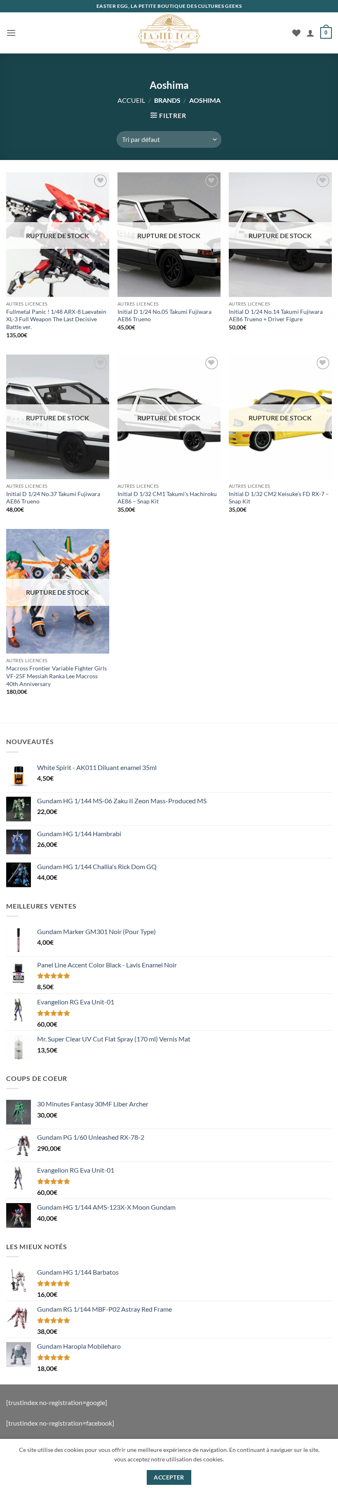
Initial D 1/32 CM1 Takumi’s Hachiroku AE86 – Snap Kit (167, 497)
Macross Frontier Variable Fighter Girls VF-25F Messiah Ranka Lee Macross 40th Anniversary (56, 676)
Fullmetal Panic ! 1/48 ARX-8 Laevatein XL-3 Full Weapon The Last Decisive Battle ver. (56, 319)
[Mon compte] (310, 33)
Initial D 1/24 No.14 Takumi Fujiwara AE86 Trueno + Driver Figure (276, 315)
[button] (11, 33)
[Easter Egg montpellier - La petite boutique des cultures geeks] (169, 32)
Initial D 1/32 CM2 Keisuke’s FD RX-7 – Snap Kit (279, 497)
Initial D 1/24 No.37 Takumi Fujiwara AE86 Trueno (53, 497)
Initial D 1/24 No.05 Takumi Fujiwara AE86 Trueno (164, 315)
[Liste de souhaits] (296, 33)
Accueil (131, 100)
